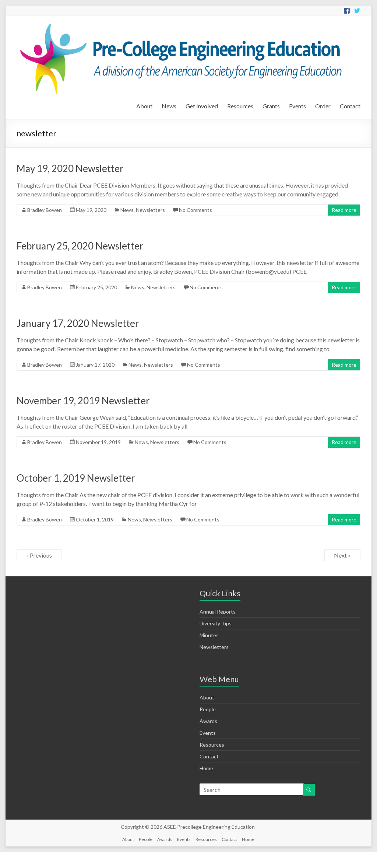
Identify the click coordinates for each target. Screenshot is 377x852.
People (208, 709)
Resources (240, 105)
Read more (344, 210)
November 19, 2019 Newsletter (83, 400)
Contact (350, 105)
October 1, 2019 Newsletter (76, 478)
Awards (208, 721)
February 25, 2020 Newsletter (80, 246)
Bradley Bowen (44, 210)
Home (206, 768)
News (169, 105)
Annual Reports (218, 611)
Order (323, 105)
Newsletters (150, 210)
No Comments (195, 210)
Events (297, 105)
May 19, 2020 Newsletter (70, 168)
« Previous (39, 555)
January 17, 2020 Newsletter (78, 323)
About (144, 105)
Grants (271, 105)
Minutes (209, 635)
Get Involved (202, 105)
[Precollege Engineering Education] (179, 24)
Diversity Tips (216, 623)
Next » (342, 555)
